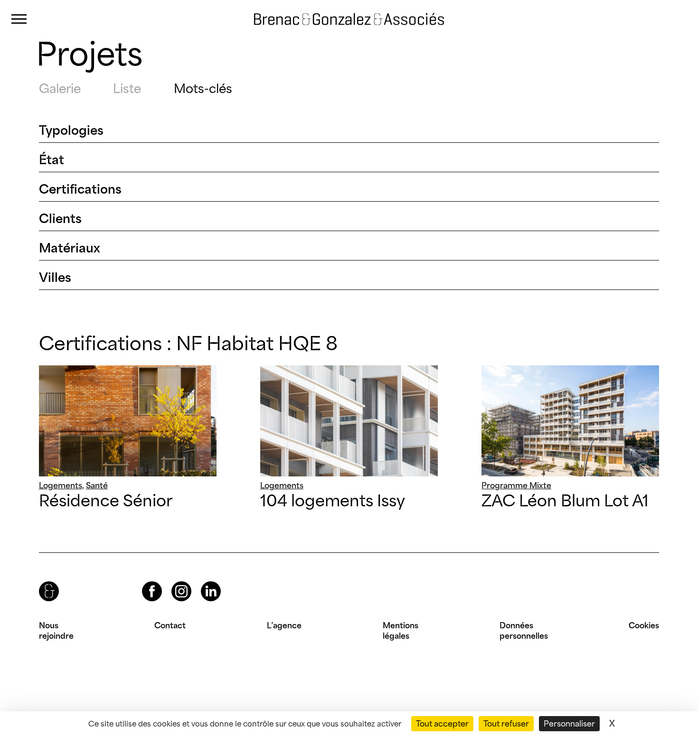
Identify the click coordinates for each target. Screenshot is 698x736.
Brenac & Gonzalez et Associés (339, 11)
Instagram (172, 581)
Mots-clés (203, 88)
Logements (60, 485)
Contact (170, 625)
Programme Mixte (516, 485)
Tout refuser (506, 723)
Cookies (644, 625)
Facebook (144, 581)
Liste (127, 88)
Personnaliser (569, 723)
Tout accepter (442, 723)
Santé (97, 485)
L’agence (284, 625)
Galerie (60, 88)
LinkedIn (202, 581)
